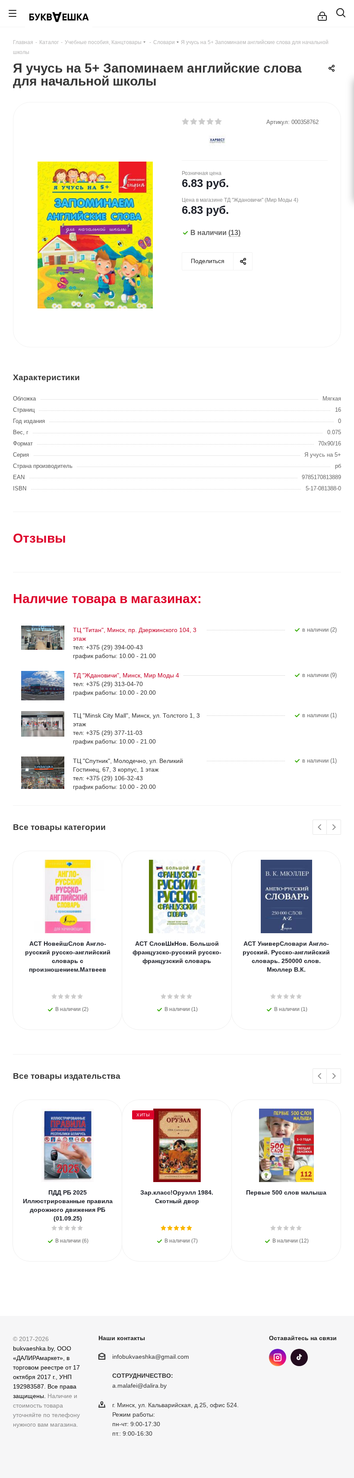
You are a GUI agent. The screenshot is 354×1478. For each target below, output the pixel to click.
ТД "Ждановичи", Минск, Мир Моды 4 (126, 675)
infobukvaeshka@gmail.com (150, 1356)
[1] (186, 121)
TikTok (299, 1357)
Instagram (277, 1357)
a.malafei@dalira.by (139, 1386)
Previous (320, 827)
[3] (202, 121)
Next (334, 827)
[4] (210, 121)
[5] (219, 121)
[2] (194, 121)
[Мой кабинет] (322, 13)
